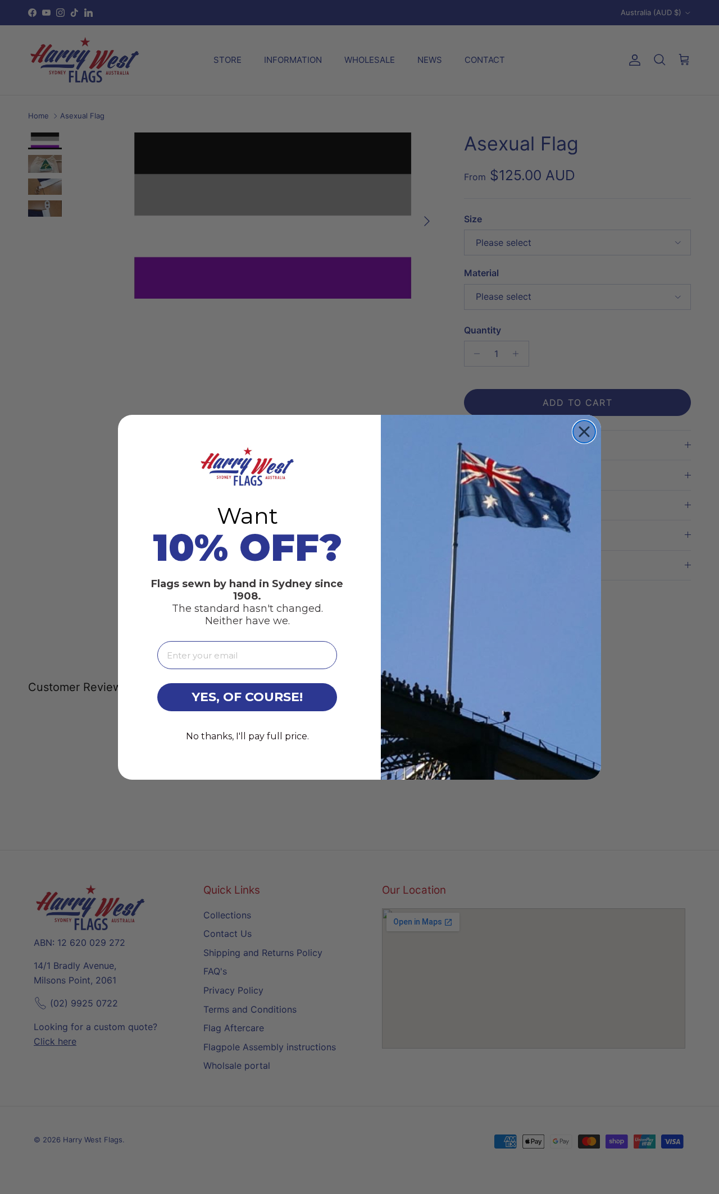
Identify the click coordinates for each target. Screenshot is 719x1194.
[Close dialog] (584, 431)
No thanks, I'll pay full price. (247, 736)
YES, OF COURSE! (247, 696)
